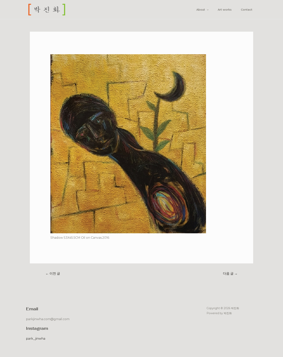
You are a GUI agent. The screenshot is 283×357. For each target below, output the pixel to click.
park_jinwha (35, 338)
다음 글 (230, 273)
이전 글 (52, 273)
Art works (225, 9)
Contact (246, 9)
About (200, 9)
